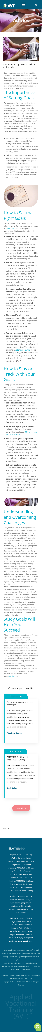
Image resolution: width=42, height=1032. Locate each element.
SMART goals (11, 228)
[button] (23, 4)
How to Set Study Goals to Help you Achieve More (20, 65)
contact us (13, 676)
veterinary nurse (22, 350)
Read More (7, 828)
